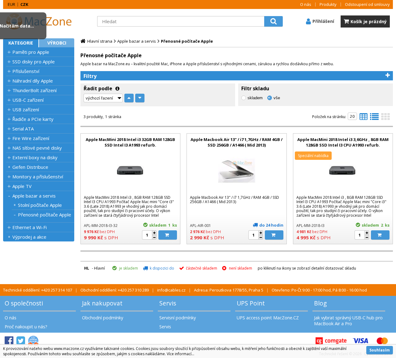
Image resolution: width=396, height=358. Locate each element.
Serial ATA (23, 129)
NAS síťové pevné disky (37, 148)
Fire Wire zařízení (30, 138)
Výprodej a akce (29, 237)
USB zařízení (25, 109)
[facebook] (9, 341)
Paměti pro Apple (30, 52)
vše (276, 98)
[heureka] (33, 341)
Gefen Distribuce (30, 167)
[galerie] (385, 118)
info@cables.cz (171, 290)
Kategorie (20, 43)
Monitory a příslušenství (37, 176)
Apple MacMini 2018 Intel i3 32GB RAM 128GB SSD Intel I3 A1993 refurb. (130, 142)
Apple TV (22, 186)
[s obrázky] (374, 118)
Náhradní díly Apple (32, 81)
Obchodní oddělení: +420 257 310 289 (114, 290)
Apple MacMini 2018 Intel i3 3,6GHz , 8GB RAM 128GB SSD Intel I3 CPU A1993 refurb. (343, 142)
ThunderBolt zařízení (34, 90)
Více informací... (180, 353)
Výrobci (56, 43)
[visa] (360, 341)
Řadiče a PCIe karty (33, 119)
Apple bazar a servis (34, 196)
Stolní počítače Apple (40, 205)
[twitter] (20, 341)
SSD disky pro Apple (33, 61)
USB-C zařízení (28, 100)
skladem (255, 98)
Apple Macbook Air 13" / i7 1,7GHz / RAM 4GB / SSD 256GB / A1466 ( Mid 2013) (236, 142)
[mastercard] (382, 341)
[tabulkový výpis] (363, 118)
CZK (24, 4)
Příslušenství (25, 71)
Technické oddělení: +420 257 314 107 (37, 290)
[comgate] (331, 341)
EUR (11, 4)
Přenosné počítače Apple (44, 214)
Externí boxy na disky (35, 157)
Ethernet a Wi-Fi (29, 227)
